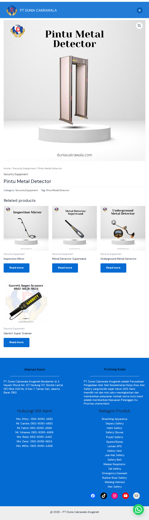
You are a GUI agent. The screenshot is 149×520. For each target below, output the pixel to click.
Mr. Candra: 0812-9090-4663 (34, 423)
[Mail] (136, 495)
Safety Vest (114, 451)
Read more (16, 268)
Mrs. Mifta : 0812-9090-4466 (34, 446)
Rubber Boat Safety (114, 478)
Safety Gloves (114, 432)
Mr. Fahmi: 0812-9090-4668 (34, 428)
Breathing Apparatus (114, 419)
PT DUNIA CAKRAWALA (38, 10)
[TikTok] (103, 495)
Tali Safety (114, 469)
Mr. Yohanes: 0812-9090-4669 (34, 432)
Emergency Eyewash (114, 473)
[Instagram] (114, 495)
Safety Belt (115, 460)
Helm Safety (114, 428)
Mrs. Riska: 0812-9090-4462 (34, 437)
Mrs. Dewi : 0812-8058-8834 (34, 441)
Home (7, 168)
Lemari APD (115, 446)
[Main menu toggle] (140, 10)
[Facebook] (93, 495)
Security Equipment (24, 168)
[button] (139, 25)
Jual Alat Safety (114, 455)
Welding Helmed (115, 482)
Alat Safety (115, 487)
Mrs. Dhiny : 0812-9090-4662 (34, 419)
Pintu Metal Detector (57, 190)
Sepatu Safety (115, 423)
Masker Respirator (115, 464)
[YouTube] (125, 495)
